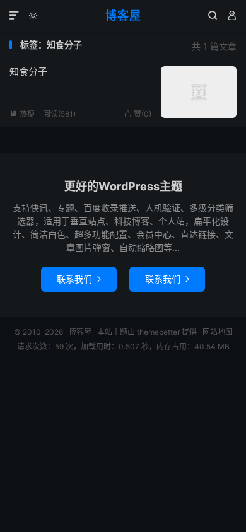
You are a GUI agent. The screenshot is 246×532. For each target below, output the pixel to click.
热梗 (22, 114)
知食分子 (28, 72)
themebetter (158, 332)
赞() (137, 114)
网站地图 (217, 332)
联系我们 (79, 279)
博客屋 (123, 15)
